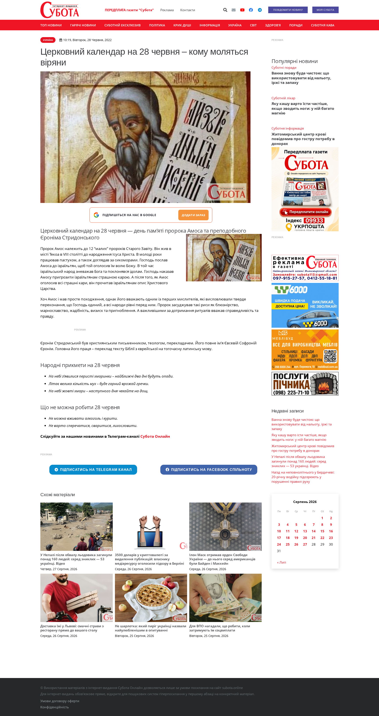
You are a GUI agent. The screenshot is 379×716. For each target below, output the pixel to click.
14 (314, 531)
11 (288, 531)
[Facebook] (251, 10)
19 (296, 537)
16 (331, 531)
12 (296, 531)
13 (305, 531)
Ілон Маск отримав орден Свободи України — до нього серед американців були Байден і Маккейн (222, 559)
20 (305, 537)
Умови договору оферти (59, 701)
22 (322, 537)
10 (279, 531)
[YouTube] (242, 10)
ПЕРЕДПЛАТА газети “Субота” (129, 10)
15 (322, 531)
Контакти (187, 10)
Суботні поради (284, 67)
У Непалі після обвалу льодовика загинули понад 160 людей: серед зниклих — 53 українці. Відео (76, 559)
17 (279, 537)
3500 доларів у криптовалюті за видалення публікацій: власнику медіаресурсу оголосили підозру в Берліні (149, 559)
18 (288, 537)
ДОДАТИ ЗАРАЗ (193, 215)
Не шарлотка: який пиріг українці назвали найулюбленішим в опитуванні (150, 628)
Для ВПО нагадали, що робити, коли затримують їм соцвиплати (219, 628)
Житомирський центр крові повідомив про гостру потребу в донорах (303, 139)
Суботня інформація (288, 128)
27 (305, 544)
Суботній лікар (283, 98)
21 (314, 537)
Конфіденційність (54, 707)
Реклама (167, 10)
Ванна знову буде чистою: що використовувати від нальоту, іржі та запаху (301, 78)
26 (296, 544)
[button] (225, 9)
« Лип (281, 562)
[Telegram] (260, 10)
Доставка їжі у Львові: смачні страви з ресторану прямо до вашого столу (72, 628)
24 (279, 544)
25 (288, 544)
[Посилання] (59, 10)
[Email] (234, 10)
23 (331, 537)
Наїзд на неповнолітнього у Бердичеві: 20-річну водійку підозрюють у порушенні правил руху (303, 477)
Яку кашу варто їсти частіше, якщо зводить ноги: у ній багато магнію (303, 108)
